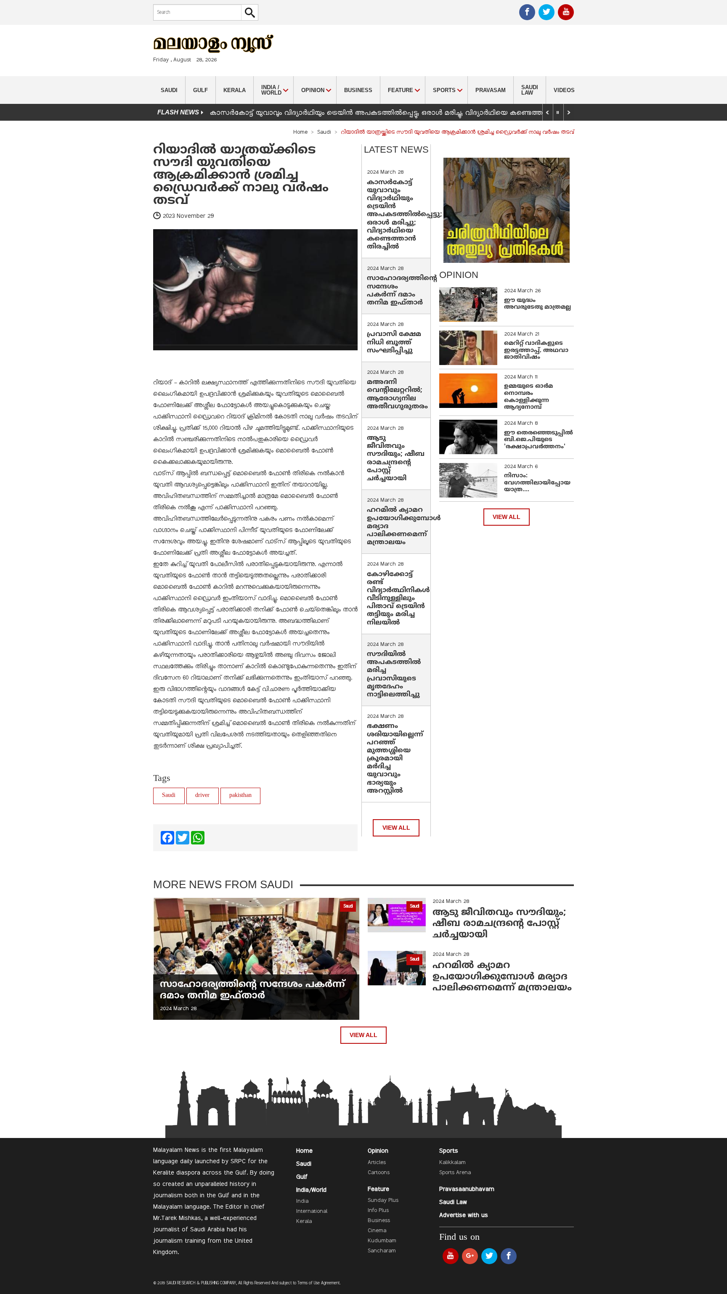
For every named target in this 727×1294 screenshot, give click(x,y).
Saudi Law (529, 90)
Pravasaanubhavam (466, 1189)
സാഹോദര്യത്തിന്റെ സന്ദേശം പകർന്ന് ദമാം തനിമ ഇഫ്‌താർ (402, 290)
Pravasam (490, 90)
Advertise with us (463, 1215)
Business (358, 90)
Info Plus (378, 1210)
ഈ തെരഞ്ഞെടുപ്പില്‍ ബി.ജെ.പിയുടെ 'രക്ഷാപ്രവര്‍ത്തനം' (538, 440)
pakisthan (240, 795)
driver (202, 795)
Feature (378, 1189)
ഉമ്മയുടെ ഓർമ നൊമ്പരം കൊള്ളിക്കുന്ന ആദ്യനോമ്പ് (528, 397)
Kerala (234, 90)
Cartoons (379, 1173)
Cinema (377, 1231)
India (302, 1201)
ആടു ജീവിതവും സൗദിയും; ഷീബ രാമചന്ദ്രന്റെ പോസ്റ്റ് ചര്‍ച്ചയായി (396, 458)
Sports (448, 1151)
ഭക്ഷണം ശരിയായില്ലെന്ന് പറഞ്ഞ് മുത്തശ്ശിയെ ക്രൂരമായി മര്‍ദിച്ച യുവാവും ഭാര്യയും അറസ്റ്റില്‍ (395, 758)
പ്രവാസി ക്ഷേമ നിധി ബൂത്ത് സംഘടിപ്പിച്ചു (394, 342)
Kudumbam (382, 1241)
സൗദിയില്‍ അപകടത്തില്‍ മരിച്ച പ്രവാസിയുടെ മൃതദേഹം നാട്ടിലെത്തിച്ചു (394, 674)
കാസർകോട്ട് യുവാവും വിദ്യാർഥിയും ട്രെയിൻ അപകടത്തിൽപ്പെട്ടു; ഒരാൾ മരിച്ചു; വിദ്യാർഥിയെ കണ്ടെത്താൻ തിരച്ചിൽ (397, 113)
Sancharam (382, 1251)
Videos (564, 90)
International (311, 1211)
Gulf (200, 90)
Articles (377, 1162)
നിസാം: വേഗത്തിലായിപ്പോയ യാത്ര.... (537, 483)
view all (396, 828)
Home (300, 132)
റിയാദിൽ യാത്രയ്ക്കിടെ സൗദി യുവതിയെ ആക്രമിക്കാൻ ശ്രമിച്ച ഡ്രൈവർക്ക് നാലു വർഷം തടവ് (241, 176)
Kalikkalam (452, 1162)
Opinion (378, 1151)
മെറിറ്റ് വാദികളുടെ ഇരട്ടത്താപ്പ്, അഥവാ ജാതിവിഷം (536, 350)
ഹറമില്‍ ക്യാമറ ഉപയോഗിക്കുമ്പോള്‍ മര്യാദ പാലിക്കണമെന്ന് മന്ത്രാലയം (502, 977)
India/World (311, 1190)
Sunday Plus (383, 1200)
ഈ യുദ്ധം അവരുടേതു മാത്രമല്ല (537, 304)
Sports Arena (455, 1173)
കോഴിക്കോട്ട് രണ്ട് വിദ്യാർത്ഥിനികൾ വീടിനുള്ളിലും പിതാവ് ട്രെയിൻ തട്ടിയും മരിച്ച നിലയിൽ (398, 598)
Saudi (169, 90)
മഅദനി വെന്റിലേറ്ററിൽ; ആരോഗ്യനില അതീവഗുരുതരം (397, 394)
